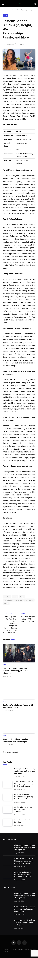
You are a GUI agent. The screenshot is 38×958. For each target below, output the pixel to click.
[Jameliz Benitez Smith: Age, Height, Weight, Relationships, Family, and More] (19, 60)
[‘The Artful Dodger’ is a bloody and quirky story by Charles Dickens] (7, 784)
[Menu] (3, 3)
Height (22, 597)
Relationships (28, 600)
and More (7, 597)
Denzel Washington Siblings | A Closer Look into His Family (28, 619)
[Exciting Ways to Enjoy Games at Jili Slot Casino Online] (19, 689)
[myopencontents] (20, 3)
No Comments (9, 44)
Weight (6, 603)
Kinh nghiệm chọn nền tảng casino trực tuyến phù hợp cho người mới (24, 771)
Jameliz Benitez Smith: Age (13, 600)
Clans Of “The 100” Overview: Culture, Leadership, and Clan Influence (15, 670)
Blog (5, 16)
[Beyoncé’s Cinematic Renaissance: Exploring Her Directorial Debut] (7, 797)
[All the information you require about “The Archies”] (7, 809)
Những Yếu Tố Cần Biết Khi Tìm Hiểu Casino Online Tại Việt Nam (24, 922)
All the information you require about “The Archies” (23, 809)
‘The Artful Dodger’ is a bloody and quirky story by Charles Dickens (23, 784)
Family (15, 597)
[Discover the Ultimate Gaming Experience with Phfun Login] (19, 724)
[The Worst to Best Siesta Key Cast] (7, 822)
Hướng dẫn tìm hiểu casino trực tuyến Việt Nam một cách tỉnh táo (24, 909)
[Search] (35, 3)
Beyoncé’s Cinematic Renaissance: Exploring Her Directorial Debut (23, 796)
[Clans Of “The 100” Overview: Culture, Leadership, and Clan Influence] (19, 653)
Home (4, 10)
